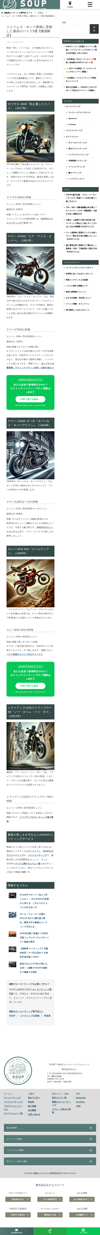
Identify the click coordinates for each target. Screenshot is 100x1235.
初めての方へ (34, 1098)
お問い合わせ (34, 1114)
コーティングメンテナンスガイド (79, 268)
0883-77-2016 (56, 1076)
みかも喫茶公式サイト (82, 1199)
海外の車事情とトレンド (76, 292)
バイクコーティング (37, 855)
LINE (78, 1106)
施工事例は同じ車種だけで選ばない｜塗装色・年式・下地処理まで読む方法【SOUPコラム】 (81, 248)
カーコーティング (73, 106)
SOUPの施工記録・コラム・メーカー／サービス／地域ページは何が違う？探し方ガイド (81, 198)
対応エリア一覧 (59, 1098)
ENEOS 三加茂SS (18, 1215)
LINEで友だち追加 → (30, 399)
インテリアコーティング (78, 155)
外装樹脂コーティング (77, 161)
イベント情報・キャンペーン (78, 304)
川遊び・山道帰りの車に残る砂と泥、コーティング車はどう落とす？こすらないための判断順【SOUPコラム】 (81, 223)
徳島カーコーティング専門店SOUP (47, 1173)
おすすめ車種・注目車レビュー (78, 298)
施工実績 (32, 1106)
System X (72, 118)
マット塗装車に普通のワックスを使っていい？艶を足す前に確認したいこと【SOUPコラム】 (81, 235)
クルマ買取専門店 (50, 1199)
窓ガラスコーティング (77, 149)
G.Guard (72, 124)
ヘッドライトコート (76, 179)
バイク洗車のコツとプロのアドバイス (25, 654)
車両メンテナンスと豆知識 (77, 280)
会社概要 (32, 1110)
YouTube (80, 1102)
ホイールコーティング (77, 143)
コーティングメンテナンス (79, 112)
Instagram (81, 1098)
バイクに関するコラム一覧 (27, 864)
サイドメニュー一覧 (13, 1113)
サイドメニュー (72, 137)
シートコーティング (76, 167)
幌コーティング (74, 173)
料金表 (47, 1016)
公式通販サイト (82, 1215)
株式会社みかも (18, 1199)
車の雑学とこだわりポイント (78, 310)
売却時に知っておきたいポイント (79, 274)
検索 (64, 22)
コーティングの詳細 (29, 1016)
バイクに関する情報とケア (77, 286)
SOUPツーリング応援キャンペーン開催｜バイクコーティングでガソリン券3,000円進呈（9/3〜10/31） (81, 49)
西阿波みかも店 (50, 1215)
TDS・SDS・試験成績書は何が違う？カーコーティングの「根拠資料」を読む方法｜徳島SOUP (81, 210)
